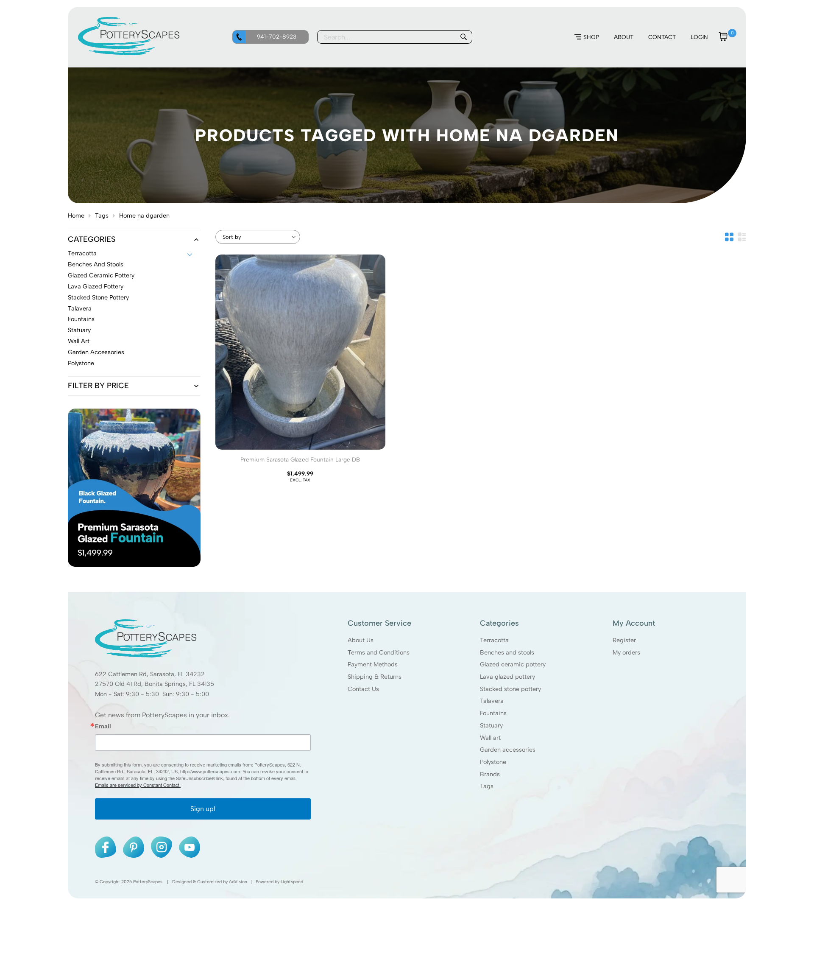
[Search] (463, 37)
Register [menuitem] (624, 640)
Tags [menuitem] (486, 786)
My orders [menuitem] (626, 652)
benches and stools (95, 264)
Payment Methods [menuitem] (373, 664)
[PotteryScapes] (129, 53)
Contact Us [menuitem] (363, 689)
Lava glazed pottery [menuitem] (507, 676)
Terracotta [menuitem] (494, 640)
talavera (80, 308)
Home (76, 215)
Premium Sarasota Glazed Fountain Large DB (300, 459)
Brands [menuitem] (490, 774)
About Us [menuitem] (361, 640)
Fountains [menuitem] (493, 713)
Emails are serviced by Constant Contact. (138, 784)
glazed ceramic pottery (101, 275)
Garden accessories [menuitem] (507, 749)
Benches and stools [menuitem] (507, 652)
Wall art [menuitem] (490, 737)
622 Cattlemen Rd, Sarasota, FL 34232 (150, 674)
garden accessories (96, 352)
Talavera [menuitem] (492, 701)
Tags (102, 215)
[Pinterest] (133, 847)
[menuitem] (586, 37)
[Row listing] (742, 237)
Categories (91, 239)
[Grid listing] (729, 237)
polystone (81, 363)
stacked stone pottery (98, 297)
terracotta (82, 253)
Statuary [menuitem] (491, 725)
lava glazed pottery (95, 286)
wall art (78, 341)
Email (103, 726)
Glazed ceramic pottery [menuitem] (513, 664)
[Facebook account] (105, 847)
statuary (79, 330)
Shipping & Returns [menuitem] (374, 676)
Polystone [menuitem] (493, 762)
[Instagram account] (161, 847)
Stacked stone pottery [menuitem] (510, 689)
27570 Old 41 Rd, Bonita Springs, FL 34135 (154, 684)
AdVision (238, 881)
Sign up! (202, 809)
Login (699, 37)
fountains (81, 319)
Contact (662, 37)
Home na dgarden (144, 215)
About (623, 37)
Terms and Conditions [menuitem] (379, 652)
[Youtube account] (189, 847)
